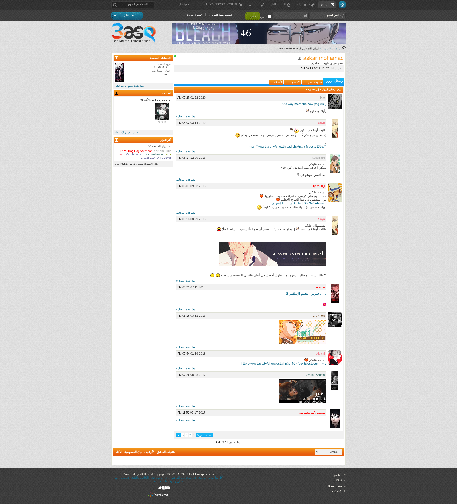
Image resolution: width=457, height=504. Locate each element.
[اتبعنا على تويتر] (160, 488)
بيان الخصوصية (133, 452)
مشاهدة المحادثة (185, 116)
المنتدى (324, 4)
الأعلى (118, 452)
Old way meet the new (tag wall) (304, 104)
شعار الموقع (335, 485)
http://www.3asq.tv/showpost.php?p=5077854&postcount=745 (283, 363)
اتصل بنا (180, 4)
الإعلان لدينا (335, 491)
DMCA (337, 480)
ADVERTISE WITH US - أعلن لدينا (217, 4)
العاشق (337, 475)
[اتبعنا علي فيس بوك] (164, 488)
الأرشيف (149, 452)
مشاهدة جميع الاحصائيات (129, 86)
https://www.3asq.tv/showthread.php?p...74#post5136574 (287, 146)
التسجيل (254, 4)
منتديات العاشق (332, 48)
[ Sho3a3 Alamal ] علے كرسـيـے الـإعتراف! (298, 203)
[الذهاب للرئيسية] (342, 4)
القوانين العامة (277, 4)
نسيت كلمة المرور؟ (220, 14)
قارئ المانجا (302, 4)
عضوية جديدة (194, 14)
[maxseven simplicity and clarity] (158, 496)
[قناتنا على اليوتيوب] (168, 488)
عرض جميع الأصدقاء (126, 132)
